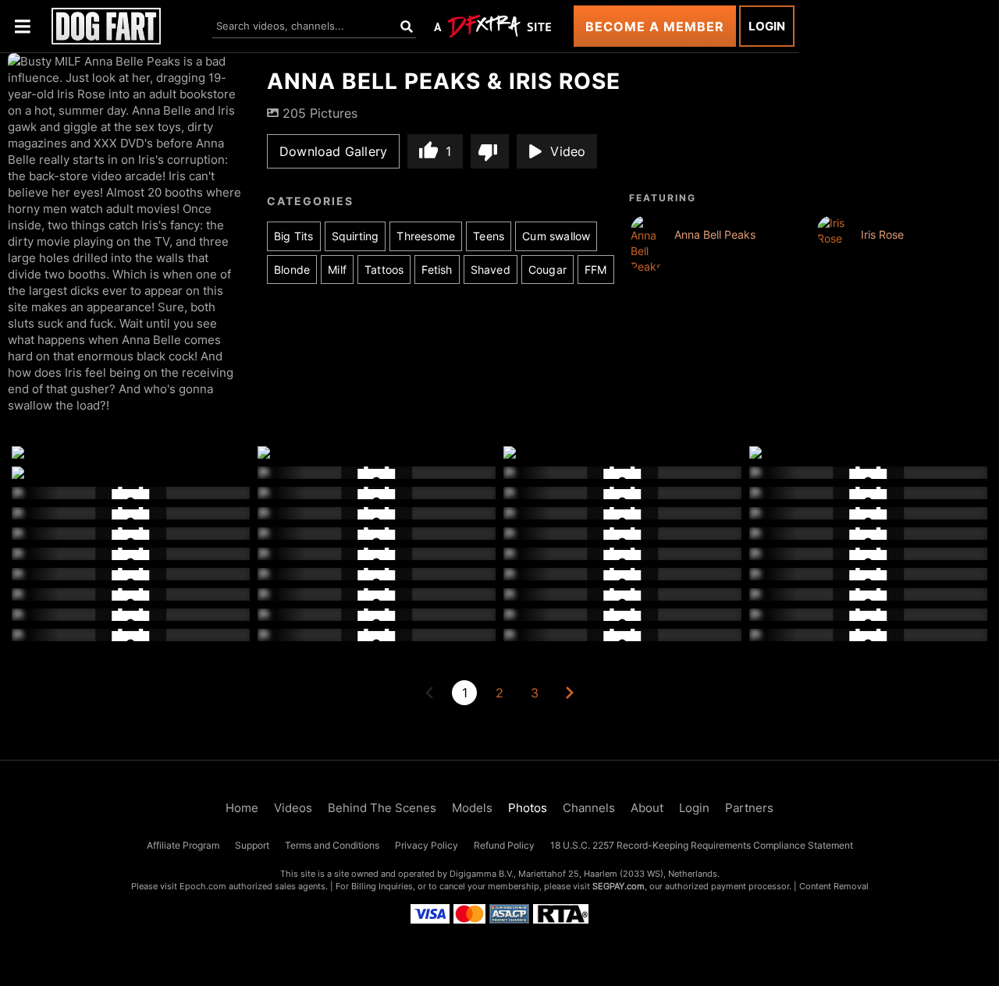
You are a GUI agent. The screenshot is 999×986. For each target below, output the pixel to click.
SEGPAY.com (618, 886)
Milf (337, 269)
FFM (596, 269)
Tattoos (384, 269)
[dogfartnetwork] (106, 26)
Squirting (355, 236)
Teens (488, 236)
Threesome (425, 236)
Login (766, 26)
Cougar (547, 269)
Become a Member (654, 26)
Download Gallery (333, 151)
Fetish (436, 269)
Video (567, 151)
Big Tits (294, 236)
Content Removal (834, 886)
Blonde (292, 269)
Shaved (490, 269)
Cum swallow (556, 236)
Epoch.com (203, 886)
